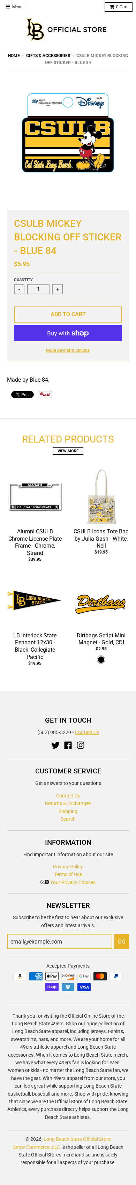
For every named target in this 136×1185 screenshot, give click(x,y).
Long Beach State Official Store (77, 1139)
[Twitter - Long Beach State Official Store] (55, 745)
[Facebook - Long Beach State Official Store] (68, 745)
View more (68, 451)
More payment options (68, 350)
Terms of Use (68, 874)
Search (68, 819)
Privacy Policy (68, 866)
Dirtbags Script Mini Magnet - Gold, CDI (101, 639)
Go (122, 941)
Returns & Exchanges (68, 803)
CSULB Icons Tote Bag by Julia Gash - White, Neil (101, 538)
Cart (122, 7)
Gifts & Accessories (48, 55)
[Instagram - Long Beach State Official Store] (80, 745)
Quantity (23, 280)
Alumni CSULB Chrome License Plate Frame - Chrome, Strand (35, 542)
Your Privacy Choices (72, 882)
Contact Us (87, 732)
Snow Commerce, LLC (36, 1147)
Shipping (68, 811)
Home (14, 55)
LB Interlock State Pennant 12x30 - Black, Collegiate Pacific (34, 646)
